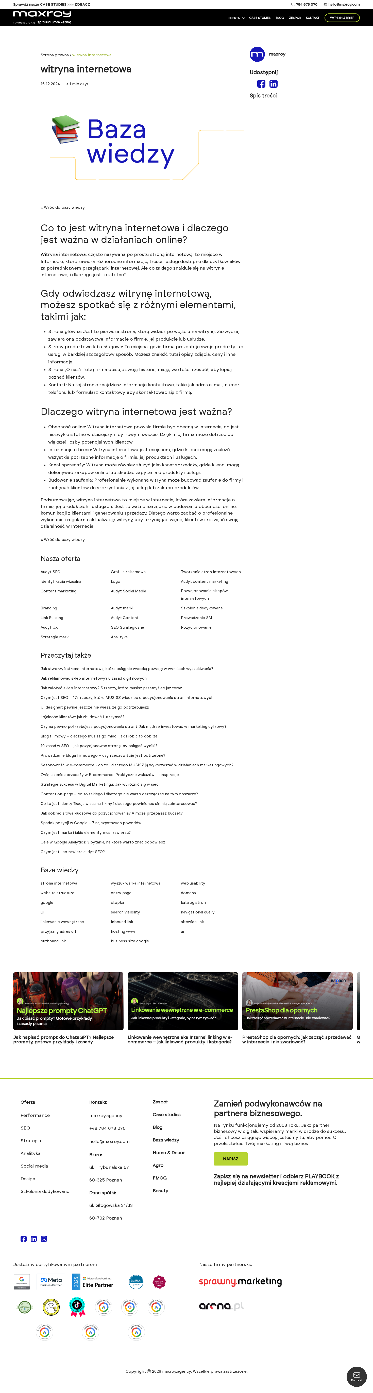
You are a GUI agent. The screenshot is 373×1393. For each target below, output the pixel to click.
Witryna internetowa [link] (63, 254)
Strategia (31, 1141)
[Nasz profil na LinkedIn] (34, 1241)
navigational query (198, 912)
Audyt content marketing (204, 582)
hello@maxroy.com (344, 4)
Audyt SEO (50, 572)
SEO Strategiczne (127, 627)
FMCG (160, 1178)
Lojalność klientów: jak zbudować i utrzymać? (82, 717)
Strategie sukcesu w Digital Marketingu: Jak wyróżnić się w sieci (100, 784)
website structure (57, 893)
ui (42, 912)
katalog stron (193, 903)
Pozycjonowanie (196, 627)
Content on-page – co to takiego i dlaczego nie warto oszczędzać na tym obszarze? (119, 794)
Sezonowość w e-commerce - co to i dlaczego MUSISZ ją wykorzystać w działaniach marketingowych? (137, 765)
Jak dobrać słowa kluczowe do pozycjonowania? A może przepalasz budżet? (112, 813)
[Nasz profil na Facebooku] (24, 1241)
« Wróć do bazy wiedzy (63, 207)
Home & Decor (169, 1153)
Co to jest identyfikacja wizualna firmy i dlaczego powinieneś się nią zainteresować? (119, 804)
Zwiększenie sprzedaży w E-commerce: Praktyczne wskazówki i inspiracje (110, 775)
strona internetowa (59, 883)
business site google (130, 941)
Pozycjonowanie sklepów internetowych (204, 595)
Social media (34, 1166)
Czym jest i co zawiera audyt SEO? (73, 852)
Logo (115, 582)
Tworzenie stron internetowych (211, 572)
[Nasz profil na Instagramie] (44, 1241)
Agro (158, 1165)
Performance (35, 1115)
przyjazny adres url (58, 931)
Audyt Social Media (128, 591)
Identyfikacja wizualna (61, 582)
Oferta (234, 18)
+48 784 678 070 (107, 1128)
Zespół (295, 17)
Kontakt (312, 17)
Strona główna (55, 55)
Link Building (52, 618)
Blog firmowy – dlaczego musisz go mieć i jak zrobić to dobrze (99, 736)
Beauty (160, 1191)
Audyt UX (49, 627)
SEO (25, 1128)
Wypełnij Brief (342, 17)
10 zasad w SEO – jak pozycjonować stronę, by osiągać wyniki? (99, 746)
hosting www (123, 931)
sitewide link (192, 922)
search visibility (125, 912)
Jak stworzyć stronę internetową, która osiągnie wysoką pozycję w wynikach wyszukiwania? (127, 669)
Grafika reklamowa (128, 572)
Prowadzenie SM (196, 618)
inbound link (122, 922)
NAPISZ (231, 1159)
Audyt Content (125, 618)
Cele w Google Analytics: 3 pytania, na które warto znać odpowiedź (103, 842)
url (183, 931)
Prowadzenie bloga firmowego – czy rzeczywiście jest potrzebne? (103, 755)
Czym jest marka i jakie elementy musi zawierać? (86, 833)
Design (28, 1179)
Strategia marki (55, 637)
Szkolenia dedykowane (202, 608)
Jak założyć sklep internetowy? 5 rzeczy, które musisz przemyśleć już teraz (111, 688)
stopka (117, 903)
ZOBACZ (82, 4)
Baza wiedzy (166, 1140)
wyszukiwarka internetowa (135, 883)
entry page (121, 893)
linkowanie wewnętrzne (62, 922)
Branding (49, 608)
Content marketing (58, 591)
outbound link (53, 941)
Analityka (119, 637)
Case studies (260, 17)
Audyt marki (122, 608)
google (47, 903)
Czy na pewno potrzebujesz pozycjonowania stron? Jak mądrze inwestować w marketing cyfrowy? (133, 727)
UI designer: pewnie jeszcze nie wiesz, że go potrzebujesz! (95, 707)
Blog (280, 17)
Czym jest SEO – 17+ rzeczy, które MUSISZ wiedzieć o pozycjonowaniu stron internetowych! (127, 698)
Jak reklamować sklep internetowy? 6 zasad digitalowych (94, 678)
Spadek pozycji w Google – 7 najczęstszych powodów (91, 823)
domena (188, 893)
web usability (193, 883)
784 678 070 (306, 4)
